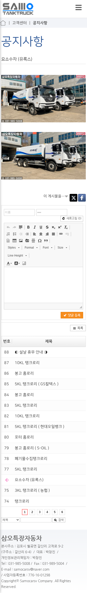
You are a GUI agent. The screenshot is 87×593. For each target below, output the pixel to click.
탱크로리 (22, 501)
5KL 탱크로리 (26, 405)
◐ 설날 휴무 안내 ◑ (31, 352)
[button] (8, 227)
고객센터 (19, 23)
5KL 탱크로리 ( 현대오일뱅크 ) (39, 427)
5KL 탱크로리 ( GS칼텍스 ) (36, 384)
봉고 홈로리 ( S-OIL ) (32, 448)
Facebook (82, 198)
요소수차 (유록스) (29, 480)
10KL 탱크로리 (27, 363)
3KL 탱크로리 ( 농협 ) (32, 490)
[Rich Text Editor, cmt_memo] (43, 285)
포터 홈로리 (24, 437)
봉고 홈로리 (24, 373)
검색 (61, 519)
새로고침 (73, 218)
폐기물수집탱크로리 (31, 459)
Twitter (73, 198)
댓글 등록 (74, 315)
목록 (80, 328)
